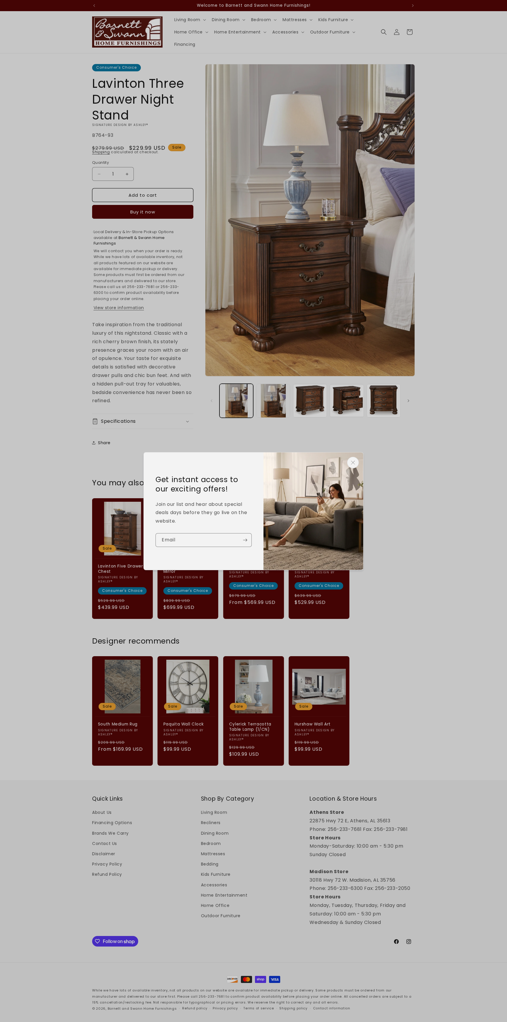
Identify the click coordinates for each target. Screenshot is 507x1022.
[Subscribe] (245, 540)
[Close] (353, 462)
